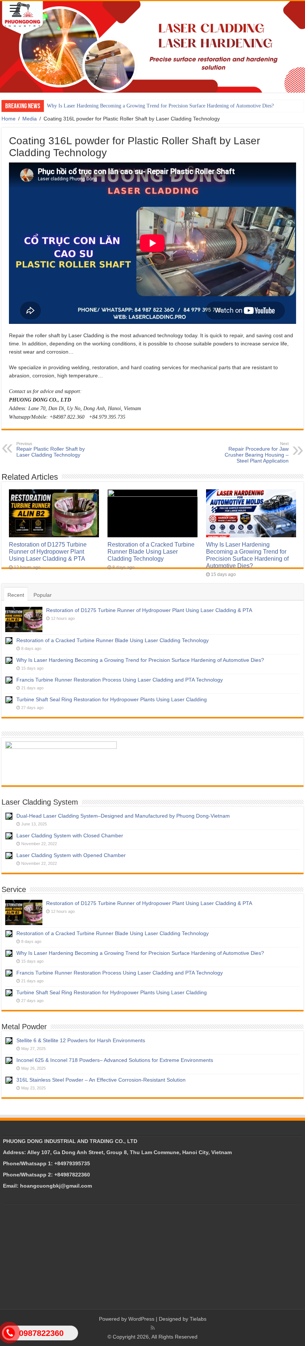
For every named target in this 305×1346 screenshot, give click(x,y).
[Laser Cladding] (152, 47)
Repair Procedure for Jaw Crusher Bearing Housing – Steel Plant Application (257, 452)
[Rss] (152, 1327)
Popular (42, 595)
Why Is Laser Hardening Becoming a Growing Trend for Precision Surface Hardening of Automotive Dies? (160, 106)
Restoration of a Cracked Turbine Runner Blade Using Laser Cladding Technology (151, 551)
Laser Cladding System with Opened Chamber (71, 855)
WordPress (141, 1319)
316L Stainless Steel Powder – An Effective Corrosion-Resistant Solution (101, 1080)
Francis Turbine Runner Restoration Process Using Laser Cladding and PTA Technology (119, 680)
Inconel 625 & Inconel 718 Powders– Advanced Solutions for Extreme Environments (114, 1060)
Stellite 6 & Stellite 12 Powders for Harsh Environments (80, 1040)
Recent (15, 595)
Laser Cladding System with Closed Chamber (69, 835)
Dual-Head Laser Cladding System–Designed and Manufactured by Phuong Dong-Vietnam (123, 816)
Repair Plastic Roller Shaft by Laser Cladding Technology (50, 449)
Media (29, 119)
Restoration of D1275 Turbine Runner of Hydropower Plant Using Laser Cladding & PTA (48, 551)
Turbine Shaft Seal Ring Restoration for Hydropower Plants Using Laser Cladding (111, 699)
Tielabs (198, 1319)
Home (8, 119)
